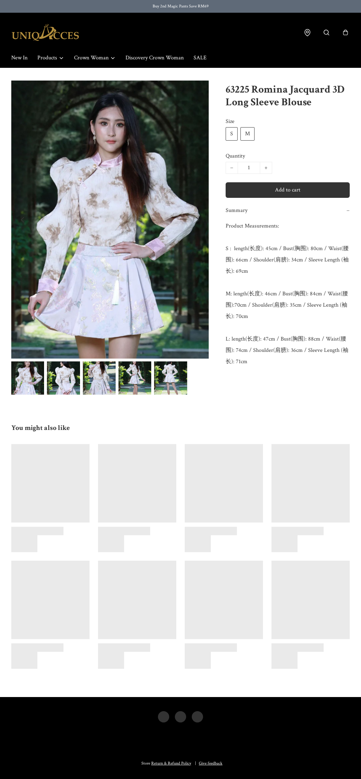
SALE (200, 57)
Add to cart (287, 190)
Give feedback (210, 763)
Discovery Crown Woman (155, 57)
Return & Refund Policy (171, 763)
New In (19, 57)
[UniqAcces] (45, 32)
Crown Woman (91, 57)
